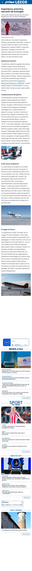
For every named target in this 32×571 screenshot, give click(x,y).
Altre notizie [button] (26, 398)
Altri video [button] (27, 497)
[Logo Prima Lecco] (16, 2)
